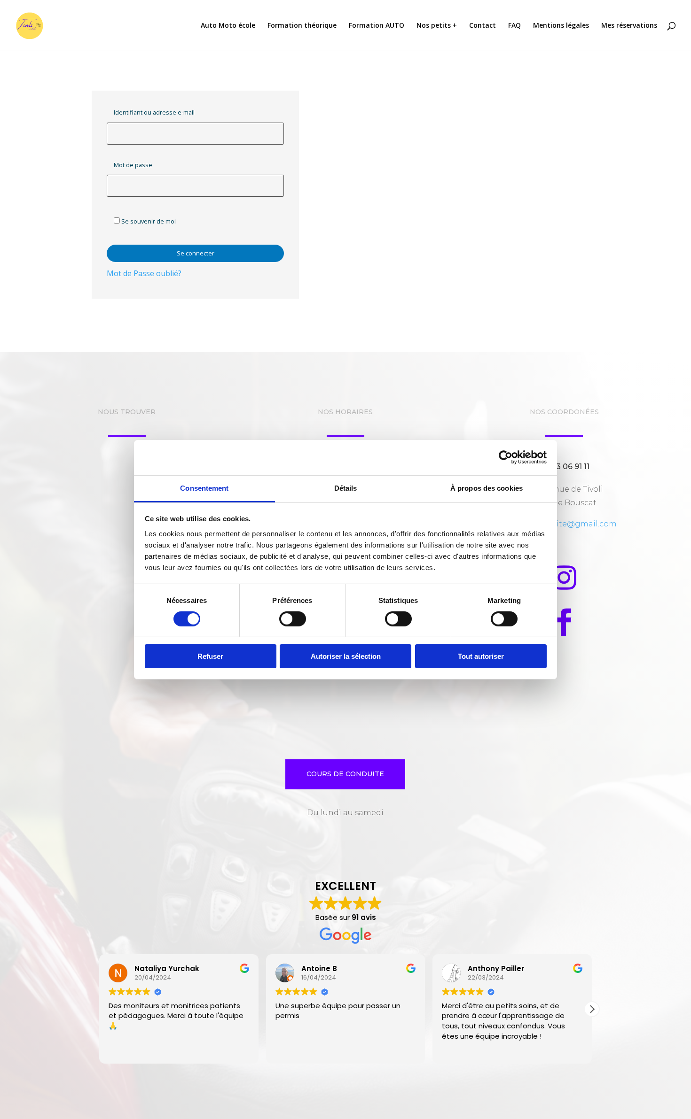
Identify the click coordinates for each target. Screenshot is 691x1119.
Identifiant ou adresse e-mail (154, 112)
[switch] (292, 618)
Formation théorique (302, 26)
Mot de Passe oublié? (144, 273)
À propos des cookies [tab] (486, 488)
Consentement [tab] (204, 488)
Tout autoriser (481, 656)
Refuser (210, 656)
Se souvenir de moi (148, 221)
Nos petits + (436, 26)
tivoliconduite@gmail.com (564, 523)
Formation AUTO (376, 26)
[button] (592, 1009)
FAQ (514, 26)
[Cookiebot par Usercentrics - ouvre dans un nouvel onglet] (505, 457)
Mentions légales (561, 26)
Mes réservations (629, 26)
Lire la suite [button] (460, 1050)
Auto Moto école (228, 26)
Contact (482, 26)
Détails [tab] (345, 488)
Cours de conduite (345, 774)
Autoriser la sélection (346, 656)
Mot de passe (133, 165)
